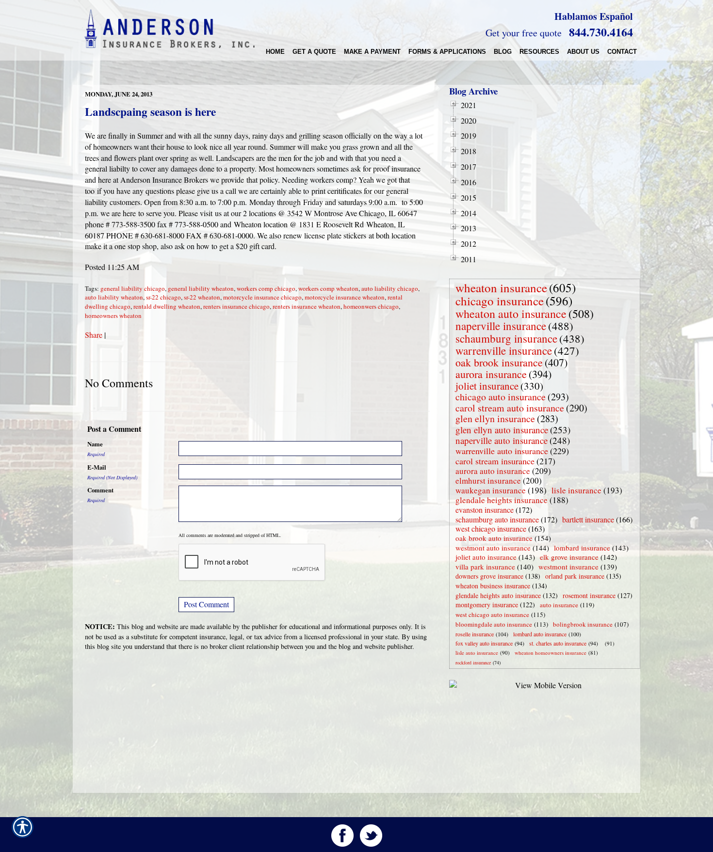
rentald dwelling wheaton (166, 306)
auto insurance (559, 604)
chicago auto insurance (500, 396)
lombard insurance (582, 547)
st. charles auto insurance (557, 643)
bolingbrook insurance (583, 624)
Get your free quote (524, 32)
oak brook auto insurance (494, 538)
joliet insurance (487, 386)
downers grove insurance (489, 576)
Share (93, 335)
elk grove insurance (569, 557)
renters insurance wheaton (306, 306)
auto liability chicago (389, 288)
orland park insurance (574, 576)
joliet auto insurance (486, 557)
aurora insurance (491, 374)
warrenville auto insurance (501, 451)
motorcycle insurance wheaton (345, 297)
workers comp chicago (266, 288)
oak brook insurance (499, 362)
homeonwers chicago (371, 306)
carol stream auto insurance (509, 407)
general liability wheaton (201, 288)
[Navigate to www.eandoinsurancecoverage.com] (603, 643)
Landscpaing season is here (150, 111)
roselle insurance (474, 634)
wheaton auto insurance (511, 313)
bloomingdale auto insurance (493, 624)
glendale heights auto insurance (498, 595)
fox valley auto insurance (484, 643)
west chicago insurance (490, 528)
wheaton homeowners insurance (550, 652)
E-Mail (96, 467)
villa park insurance (485, 566)
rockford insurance (473, 662)
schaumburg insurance (506, 338)
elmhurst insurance (488, 480)
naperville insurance (500, 325)
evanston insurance (484, 510)
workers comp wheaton (328, 288)
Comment (100, 490)
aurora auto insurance (492, 470)
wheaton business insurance (492, 585)
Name (95, 444)
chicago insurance (499, 301)
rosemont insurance (589, 595)
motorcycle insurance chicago (262, 297)
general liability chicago (132, 288)
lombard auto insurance (540, 634)
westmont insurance (568, 566)
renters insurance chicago (236, 306)
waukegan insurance (490, 490)
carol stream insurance (495, 461)
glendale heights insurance (501, 499)
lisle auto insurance (476, 652)
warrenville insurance (503, 350)
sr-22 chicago (163, 297)
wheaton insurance (501, 288)
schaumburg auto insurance (497, 519)
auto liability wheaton (114, 297)
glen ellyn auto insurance (501, 430)
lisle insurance (576, 490)
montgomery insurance (486, 604)
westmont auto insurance (493, 547)
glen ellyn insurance (495, 418)
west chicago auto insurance (492, 614)
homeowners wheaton (113, 315)
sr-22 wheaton (202, 297)
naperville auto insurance (501, 440)
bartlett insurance (588, 519)
